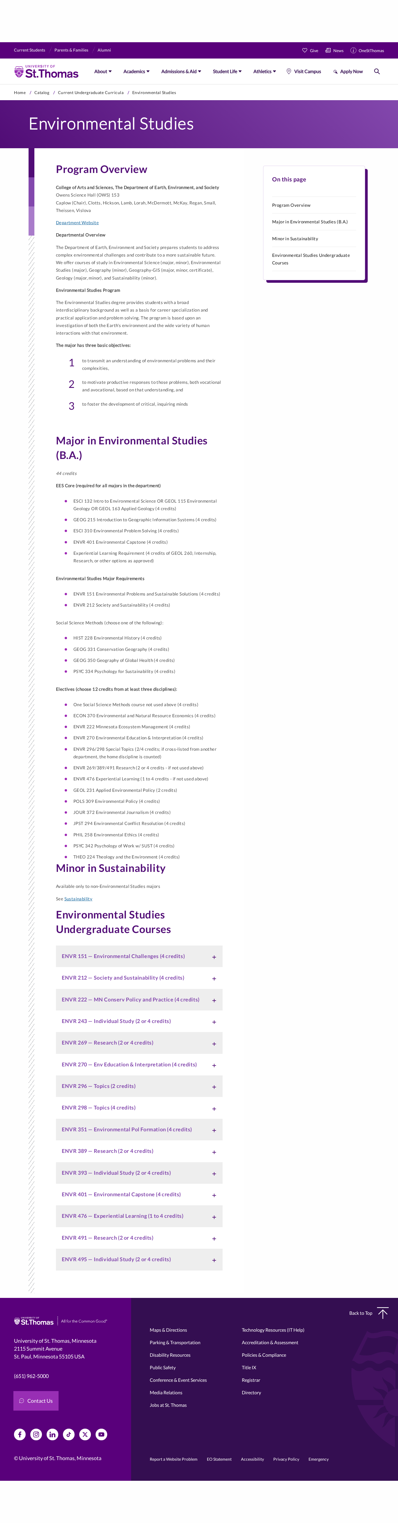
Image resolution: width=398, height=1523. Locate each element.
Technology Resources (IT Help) (273, 1330)
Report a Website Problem (174, 1459)
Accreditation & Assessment (270, 1342)
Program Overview (291, 205)
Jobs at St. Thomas (168, 1405)
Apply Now (351, 71)
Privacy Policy (286, 1459)
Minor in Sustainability (295, 238)
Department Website (77, 222)
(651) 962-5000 (31, 1376)
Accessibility (252, 1459)
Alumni (104, 49)
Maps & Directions (168, 1330)
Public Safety (163, 1367)
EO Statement (219, 1459)
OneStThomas (371, 50)
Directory (251, 1392)
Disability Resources (170, 1355)
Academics (134, 71)
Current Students (29, 49)
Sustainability (78, 898)
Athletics (262, 71)
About (100, 71)
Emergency (319, 1459)
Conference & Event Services (178, 1380)
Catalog (42, 92)
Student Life (225, 71)
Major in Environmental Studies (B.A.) (310, 221)
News (338, 50)
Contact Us (40, 1400)
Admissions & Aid (179, 71)
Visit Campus (307, 71)
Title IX (249, 1367)
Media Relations (166, 1392)
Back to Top (360, 1313)
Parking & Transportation (175, 1342)
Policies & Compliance (264, 1355)
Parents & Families (71, 49)
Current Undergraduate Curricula (91, 92)
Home (20, 92)
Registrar (251, 1380)
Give (314, 50)
